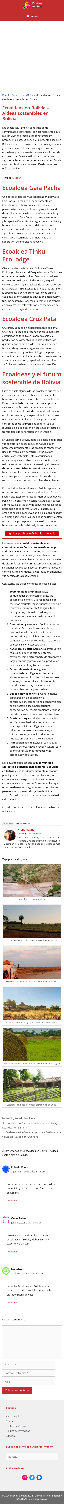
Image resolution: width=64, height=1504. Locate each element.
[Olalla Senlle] (10, 839)
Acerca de (8, 823)
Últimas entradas (22, 823)
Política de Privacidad (18, 1431)
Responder (12, 1200)
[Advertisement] (32, 55)
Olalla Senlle (26, 830)
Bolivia (31, 95)
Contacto (11, 1421)
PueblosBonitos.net (13, 95)
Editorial (10, 1436)
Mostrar (16, 177)
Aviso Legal (12, 1416)
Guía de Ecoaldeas (24, 1118)
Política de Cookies (17, 1426)
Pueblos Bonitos (35, 833)
